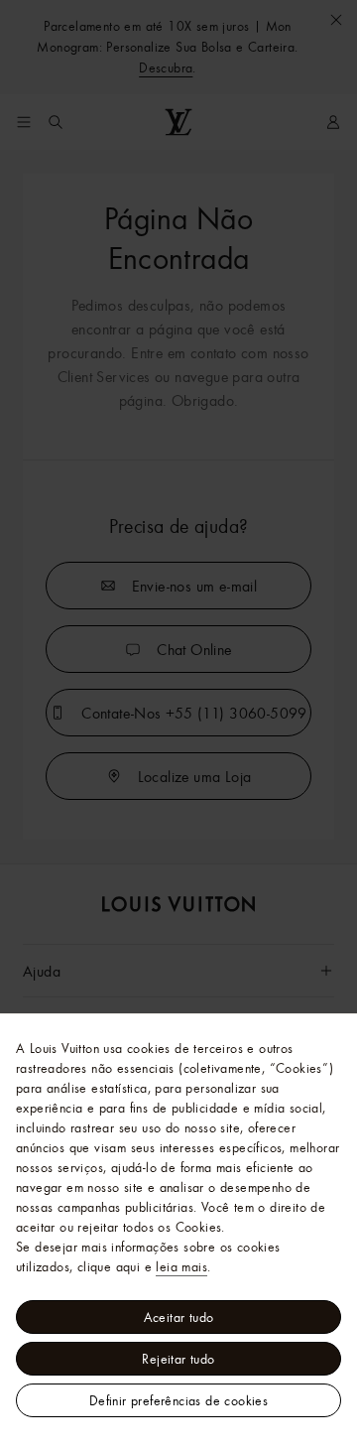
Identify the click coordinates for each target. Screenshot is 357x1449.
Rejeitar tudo (178, 1359)
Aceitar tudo (179, 1317)
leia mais (181, 1266)
